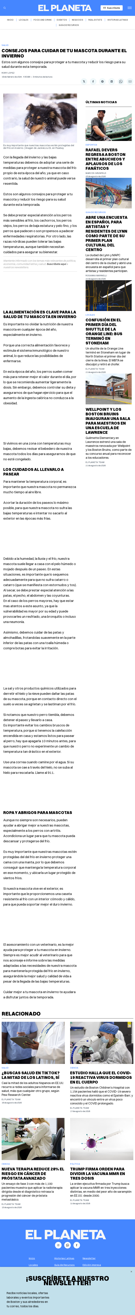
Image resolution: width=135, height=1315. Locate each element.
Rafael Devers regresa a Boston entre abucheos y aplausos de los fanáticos (106, 159)
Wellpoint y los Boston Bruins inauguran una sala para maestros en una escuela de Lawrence (108, 421)
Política (75, 1164)
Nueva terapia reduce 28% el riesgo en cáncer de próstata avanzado (33, 1173)
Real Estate (95, 20)
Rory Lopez (8, 73)
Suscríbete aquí (56, 264)
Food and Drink (43, 20)
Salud (5, 45)
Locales (23, 20)
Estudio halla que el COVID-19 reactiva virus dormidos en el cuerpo (101, 1077)
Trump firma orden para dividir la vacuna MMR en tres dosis (97, 1173)
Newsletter (89, 1258)
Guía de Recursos (69, 25)
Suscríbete (113, 7)
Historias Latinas (118, 20)
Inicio (10, 20)
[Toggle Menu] (130, 8)
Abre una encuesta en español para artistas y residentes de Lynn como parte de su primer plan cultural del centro (106, 233)
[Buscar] (4, 8)
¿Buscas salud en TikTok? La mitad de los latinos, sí (31, 1075)
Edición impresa (92, 1264)
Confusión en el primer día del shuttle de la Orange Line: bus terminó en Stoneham (104, 331)
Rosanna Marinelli (96, 275)
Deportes (91, 145)
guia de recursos (96, 212)
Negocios (77, 20)
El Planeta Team (95, 369)
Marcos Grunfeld (96, 173)
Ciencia (74, 1068)
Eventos (62, 20)
